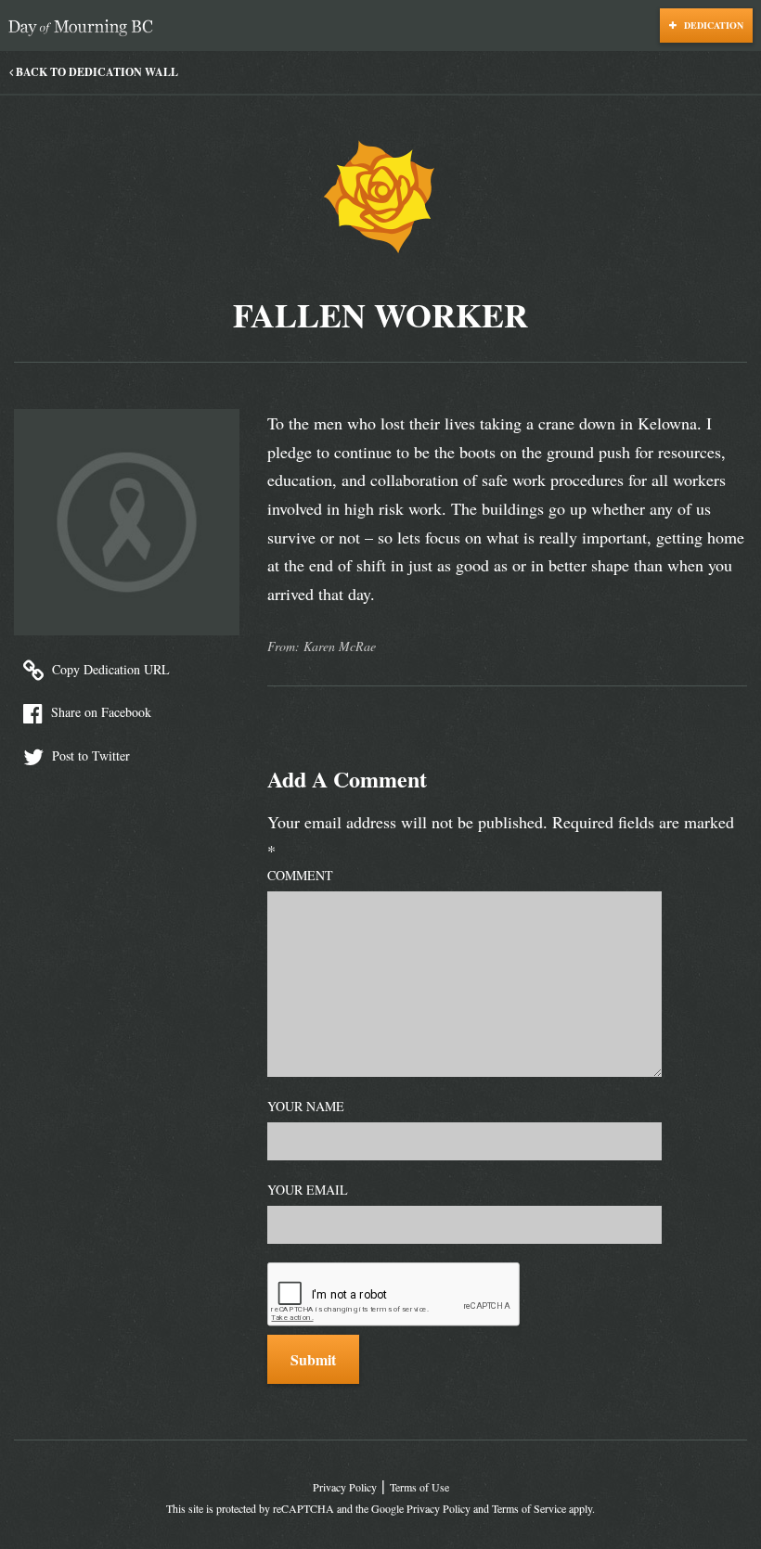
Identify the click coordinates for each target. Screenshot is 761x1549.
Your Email (307, 1189)
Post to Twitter (89, 755)
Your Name (305, 1106)
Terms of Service (529, 1508)
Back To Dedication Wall (95, 72)
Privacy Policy (345, 1486)
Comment (300, 875)
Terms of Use (419, 1486)
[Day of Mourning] (85, 28)
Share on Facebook (99, 712)
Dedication (712, 25)
